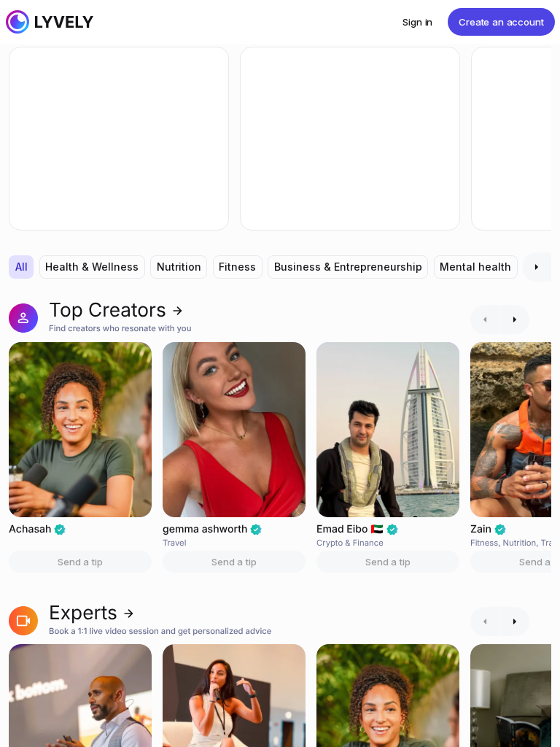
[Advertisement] (118, 138)
